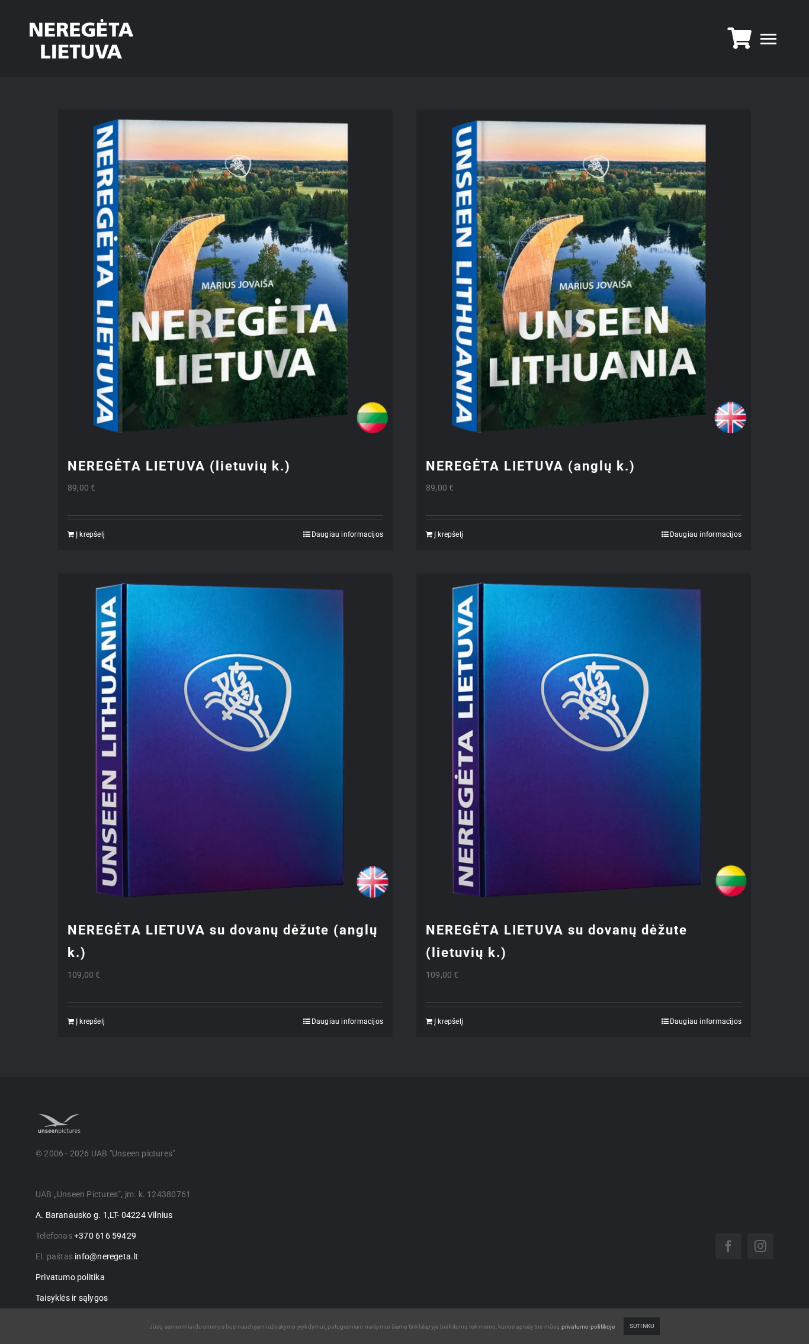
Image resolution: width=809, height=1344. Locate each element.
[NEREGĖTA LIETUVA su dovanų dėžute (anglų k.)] (225, 740)
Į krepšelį (90, 534)
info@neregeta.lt (106, 1256)
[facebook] (728, 1246)
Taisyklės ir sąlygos (72, 1298)
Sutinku (642, 1326)
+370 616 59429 (105, 1235)
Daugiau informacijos (347, 534)
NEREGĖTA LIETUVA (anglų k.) (530, 466)
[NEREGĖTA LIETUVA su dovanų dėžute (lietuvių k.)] (583, 740)
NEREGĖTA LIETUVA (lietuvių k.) (179, 466)
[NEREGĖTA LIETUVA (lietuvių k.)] (225, 276)
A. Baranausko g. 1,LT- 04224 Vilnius (104, 1215)
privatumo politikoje (588, 1326)
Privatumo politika (70, 1277)
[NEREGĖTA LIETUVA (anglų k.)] (583, 276)
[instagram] (760, 1246)
